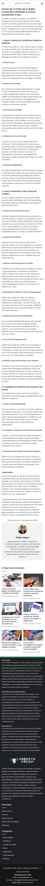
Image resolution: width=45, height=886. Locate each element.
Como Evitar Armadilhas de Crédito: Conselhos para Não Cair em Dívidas (33, 646)
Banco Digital (8, 837)
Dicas (5, 848)
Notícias (6, 859)
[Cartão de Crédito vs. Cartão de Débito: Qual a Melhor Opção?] (12, 635)
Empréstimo (7, 852)
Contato (5, 815)
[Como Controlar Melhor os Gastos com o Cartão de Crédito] (12, 580)
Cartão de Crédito (9, 844)
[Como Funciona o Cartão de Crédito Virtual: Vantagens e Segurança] (33, 607)
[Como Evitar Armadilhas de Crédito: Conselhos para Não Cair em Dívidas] (33, 635)
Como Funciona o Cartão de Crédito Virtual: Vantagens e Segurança (32, 617)
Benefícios (7, 841)
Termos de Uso (7, 818)
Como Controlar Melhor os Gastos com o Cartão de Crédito (11, 591)
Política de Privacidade (10, 822)
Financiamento (8, 855)
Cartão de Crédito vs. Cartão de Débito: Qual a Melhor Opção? (12, 645)
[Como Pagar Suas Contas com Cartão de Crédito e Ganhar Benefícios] (33, 580)
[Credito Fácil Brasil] (22, 3)
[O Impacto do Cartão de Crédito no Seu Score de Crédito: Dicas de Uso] (12, 608)
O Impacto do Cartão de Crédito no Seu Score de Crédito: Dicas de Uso (11, 620)
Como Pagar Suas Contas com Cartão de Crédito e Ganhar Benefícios (33, 592)
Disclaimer (5, 825)
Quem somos (6, 811)
